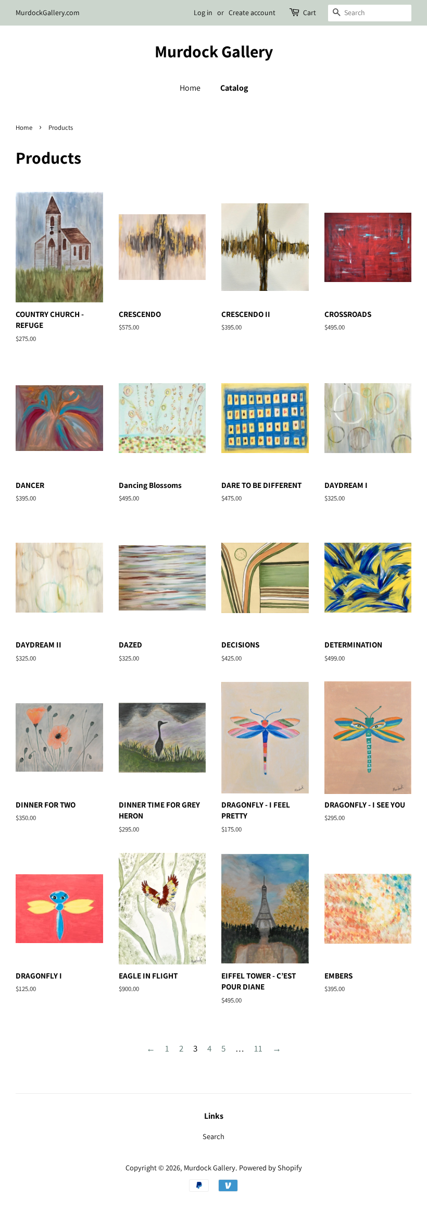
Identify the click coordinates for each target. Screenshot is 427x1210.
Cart (309, 12)
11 (258, 1048)
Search (213, 1136)
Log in (203, 12)
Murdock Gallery (214, 51)
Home (190, 87)
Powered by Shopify (270, 1167)
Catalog (234, 87)
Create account (252, 12)
